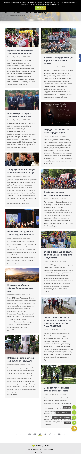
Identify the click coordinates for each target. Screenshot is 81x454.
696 (59, 434)
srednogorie (42, 12)
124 (34, 434)
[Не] (79, 6)
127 (50, 434)
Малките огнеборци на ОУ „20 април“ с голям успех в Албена (58, 60)
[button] (74, 428)
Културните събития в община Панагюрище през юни (20, 288)
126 (45, 434)
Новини (9, 57)
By (17, 57)
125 (40, 434)
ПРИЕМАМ (40, 8)
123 (29, 434)
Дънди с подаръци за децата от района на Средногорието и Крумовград (58, 255)
